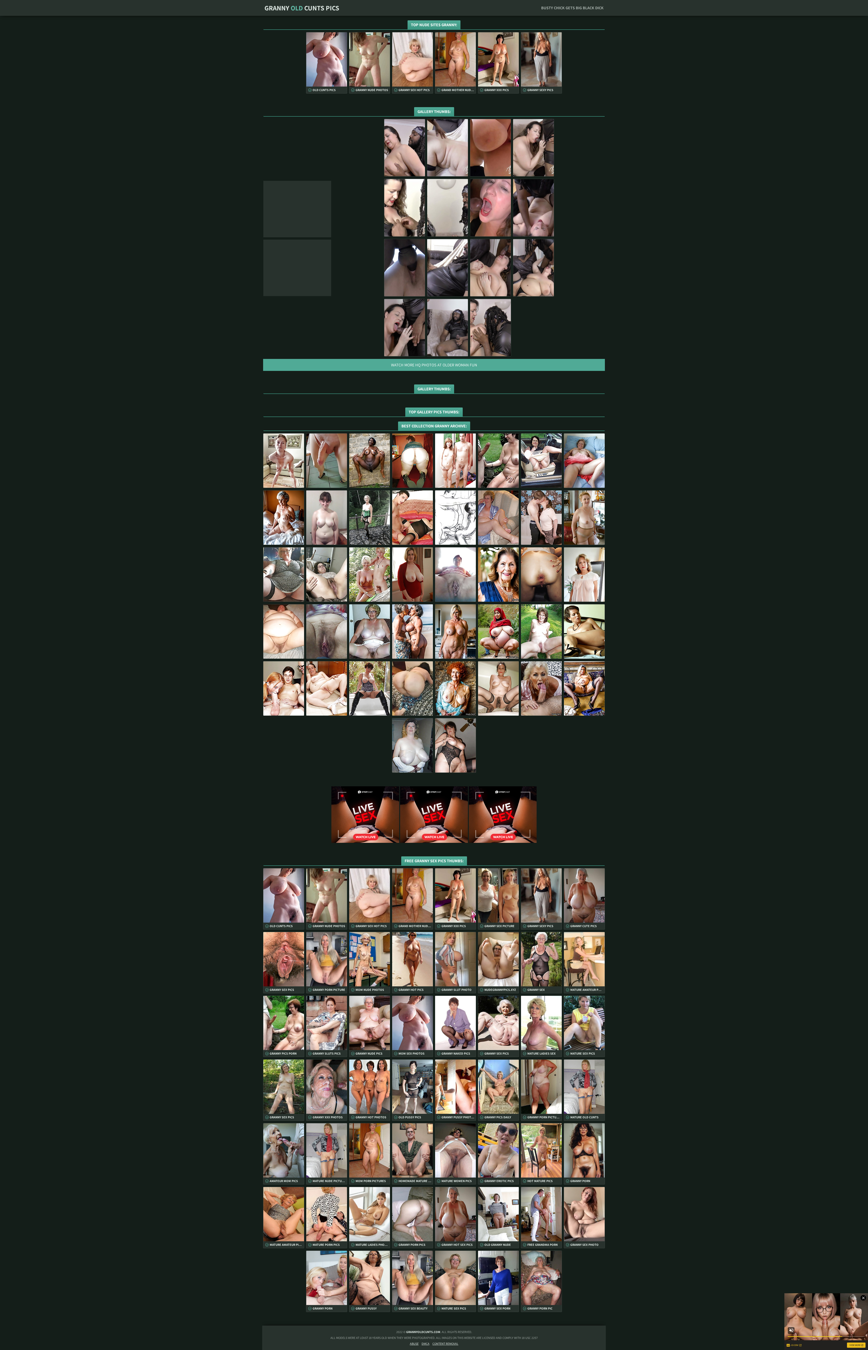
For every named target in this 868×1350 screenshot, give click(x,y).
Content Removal (445, 1344)
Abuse (414, 1344)
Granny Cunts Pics (301, 7)
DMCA (425, 1344)
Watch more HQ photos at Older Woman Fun (434, 365)
